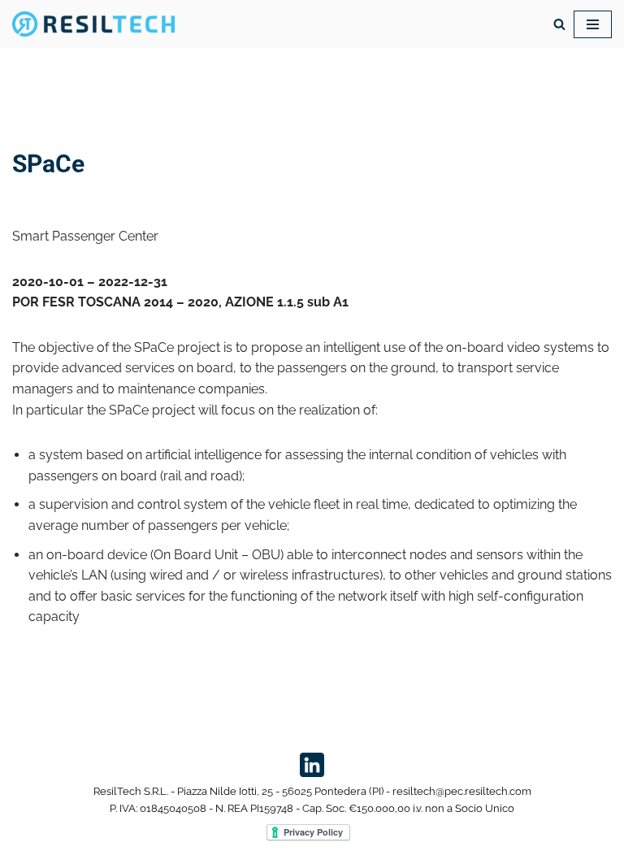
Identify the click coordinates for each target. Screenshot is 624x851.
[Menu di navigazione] (593, 24)
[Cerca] (559, 24)
